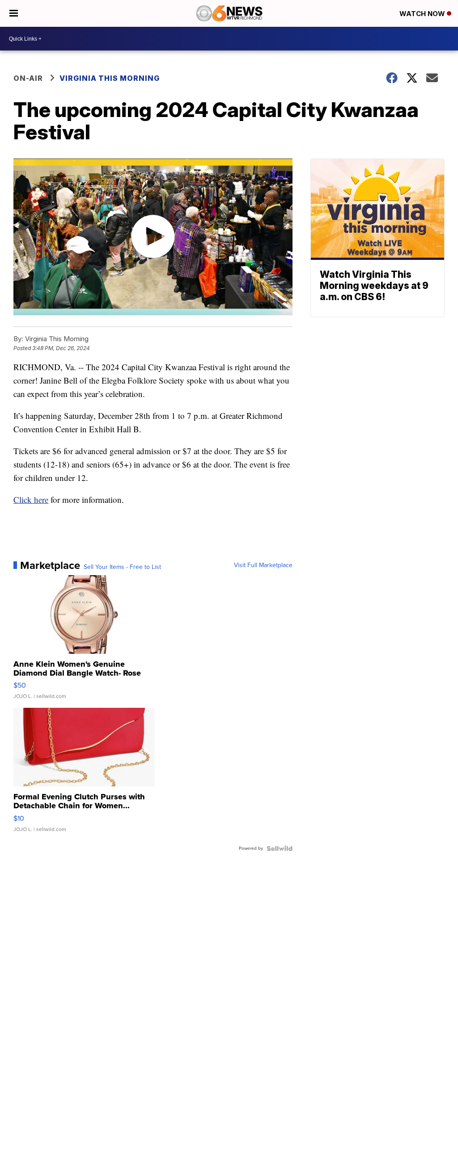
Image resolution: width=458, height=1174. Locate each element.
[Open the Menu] (14, 13)
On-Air (28, 78)
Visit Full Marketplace (263, 565)
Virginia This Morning (109, 78)
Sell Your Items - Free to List (122, 567)
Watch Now (423, 13)
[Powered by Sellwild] (280, 848)
